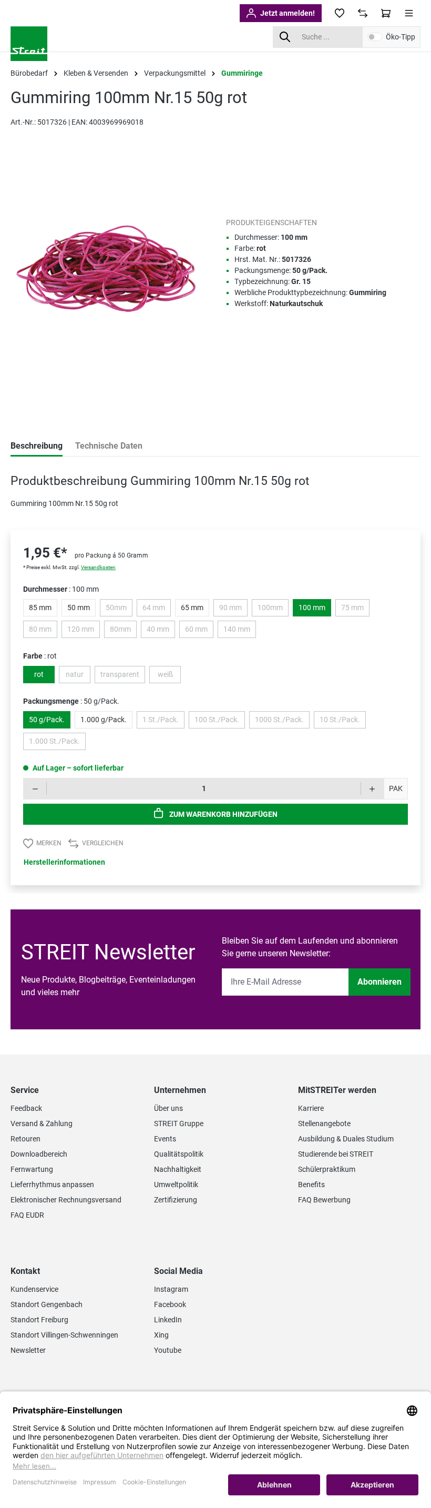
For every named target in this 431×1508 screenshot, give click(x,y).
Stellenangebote (324, 1123)
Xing (161, 1335)
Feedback (26, 1108)
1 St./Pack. (163, 721)
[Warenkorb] (385, 13)
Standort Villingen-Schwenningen (64, 1335)
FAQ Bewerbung (324, 1200)
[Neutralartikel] (268, 179)
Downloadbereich (39, 1154)
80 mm (43, 631)
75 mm (355, 609)
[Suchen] (284, 37)
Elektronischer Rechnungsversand (66, 1200)
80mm (123, 631)
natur (78, 676)
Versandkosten (98, 567)
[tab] (37, 447)
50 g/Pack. (47, 719)
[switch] (374, 37)
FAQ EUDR (27, 1215)
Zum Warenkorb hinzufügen (223, 814)
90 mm (233, 609)
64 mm (156, 609)
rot (39, 674)
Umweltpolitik (176, 1184)
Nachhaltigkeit (177, 1169)
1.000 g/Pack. (103, 719)
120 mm (83, 631)
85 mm (40, 607)
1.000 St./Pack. (57, 743)
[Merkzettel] (339, 13)
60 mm (199, 631)
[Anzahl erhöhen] (372, 788)
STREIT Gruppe (178, 1123)
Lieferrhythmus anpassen (52, 1184)
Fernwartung (32, 1169)
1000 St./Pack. (282, 721)
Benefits (311, 1184)
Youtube (167, 1350)
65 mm (192, 607)
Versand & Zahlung (42, 1123)
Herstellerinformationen (64, 862)
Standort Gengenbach (47, 1304)
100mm (273, 609)
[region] (108, 278)
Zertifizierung (175, 1200)
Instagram (171, 1289)
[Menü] (408, 13)
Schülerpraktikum (326, 1169)
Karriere (311, 1108)
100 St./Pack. (219, 721)
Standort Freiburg (39, 1319)
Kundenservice (34, 1289)
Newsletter (28, 1350)
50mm (119, 609)
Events (165, 1139)
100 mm (312, 607)
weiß (169, 676)
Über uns (168, 1108)
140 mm (239, 631)
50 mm (78, 607)
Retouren (25, 1139)
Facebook (170, 1304)
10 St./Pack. (343, 721)
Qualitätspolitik (178, 1154)
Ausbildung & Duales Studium (346, 1139)
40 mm (161, 631)
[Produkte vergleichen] (362, 13)
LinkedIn (168, 1319)
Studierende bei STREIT (335, 1154)
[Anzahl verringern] (35, 788)
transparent (122, 676)
